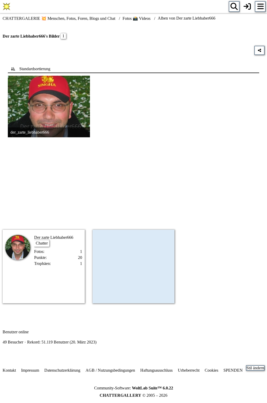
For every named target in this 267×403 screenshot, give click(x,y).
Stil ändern (255, 368)
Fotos (38, 251)
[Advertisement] (133, 184)
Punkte (40, 257)
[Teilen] (259, 50)
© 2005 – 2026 (133, 395)
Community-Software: (133, 388)
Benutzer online (16, 332)
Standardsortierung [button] (34, 69)
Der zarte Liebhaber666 (53, 237)
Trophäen (42, 263)
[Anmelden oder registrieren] (247, 6)
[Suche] (234, 6)
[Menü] (260, 6)
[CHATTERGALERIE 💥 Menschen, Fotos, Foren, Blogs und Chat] (6, 6)
